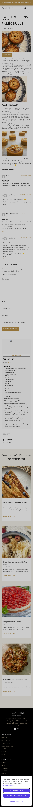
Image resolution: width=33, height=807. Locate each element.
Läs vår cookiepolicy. (9, 785)
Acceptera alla (16, 790)
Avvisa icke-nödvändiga (16, 796)
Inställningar (16, 801)
